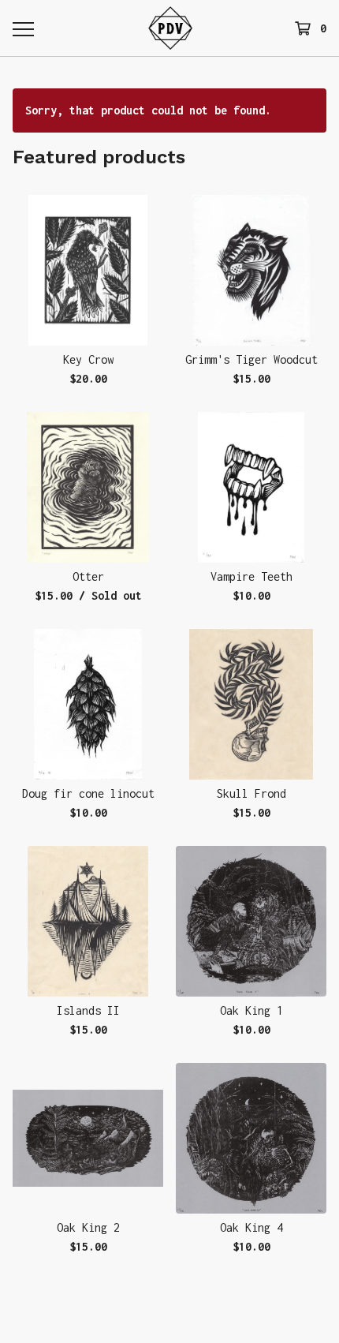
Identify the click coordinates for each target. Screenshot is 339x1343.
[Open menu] (22, 28)
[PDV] (171, 28)
